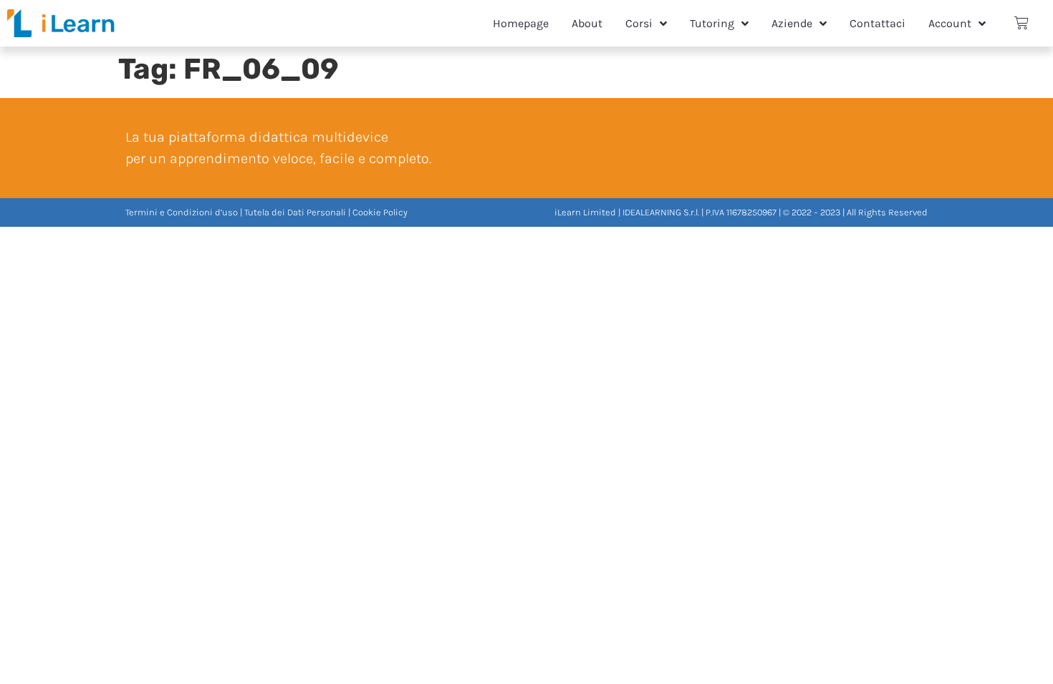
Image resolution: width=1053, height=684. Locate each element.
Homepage (521, 23)
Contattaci (877, 23)
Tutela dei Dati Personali (295, 212)
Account (949, 23)
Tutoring (712, 23)
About (587, 23)
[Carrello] (1021, 23)
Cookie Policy (380, 212)
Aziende (791, 23)
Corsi (639, 23)
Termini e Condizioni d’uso (181, 212)
